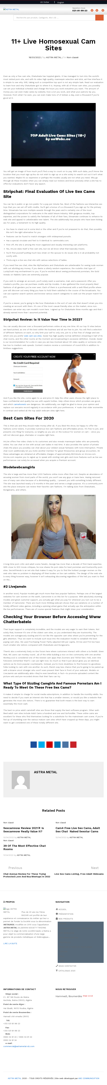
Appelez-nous (78, 8)
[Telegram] (86, 980)
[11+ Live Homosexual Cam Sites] (34, 745)
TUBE (61, 961)
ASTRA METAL (54, 57)
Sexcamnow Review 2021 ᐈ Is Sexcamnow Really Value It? (23, 829)
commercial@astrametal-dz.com (18, 1046)
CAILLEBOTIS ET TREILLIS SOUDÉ (75, 928)
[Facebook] (56, 980)
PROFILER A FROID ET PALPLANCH (75, 947)
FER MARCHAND (66, 933)
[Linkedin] (73, 980)
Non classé (72, 57)
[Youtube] (69, 980)
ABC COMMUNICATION (88, 1078)
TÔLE (61, 956)
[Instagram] (82, 980)
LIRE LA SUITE (10, 943)
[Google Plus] (65, 980)
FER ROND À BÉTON (68, 937)
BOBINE (62, 923)
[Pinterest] (78, 980)
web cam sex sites (33, 336)
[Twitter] (61, 980)
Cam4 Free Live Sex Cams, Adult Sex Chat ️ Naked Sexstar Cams (78, 829)
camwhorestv (20, 404)
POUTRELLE (65, 942)
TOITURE (63, 951)
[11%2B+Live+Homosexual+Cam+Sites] (41, 745)
